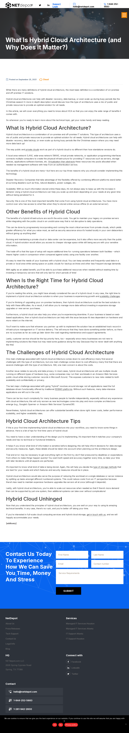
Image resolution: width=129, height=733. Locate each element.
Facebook (76, 662)
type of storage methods (105, 467)
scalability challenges (110, 296)
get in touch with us (96, 514)
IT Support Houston (75, 638)
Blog (8, 649)
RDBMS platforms (63, 389)
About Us (10, 623)
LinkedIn (75, 668)
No (61, 725)
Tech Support (12, 633)
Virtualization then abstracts (61, 161)
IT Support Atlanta (74, 633)
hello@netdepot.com (25, 691)
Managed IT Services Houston (80, 623)
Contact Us (11, 638)
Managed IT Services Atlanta (79, 628)
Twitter (74, 674)
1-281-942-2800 (22, 709)
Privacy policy (71, 725)
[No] (126, 724)
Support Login (57, 5)
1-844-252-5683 (22, 700)
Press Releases (13, 628)
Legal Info (10, 643)
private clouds (32, 149)
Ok (55, 725)
